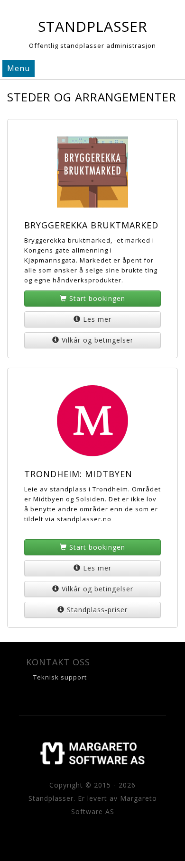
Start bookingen (97, 298)
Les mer (97, 319)
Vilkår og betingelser (97, 339)
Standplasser (93, 26)
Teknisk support (60, 677)
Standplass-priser (97, 609)
